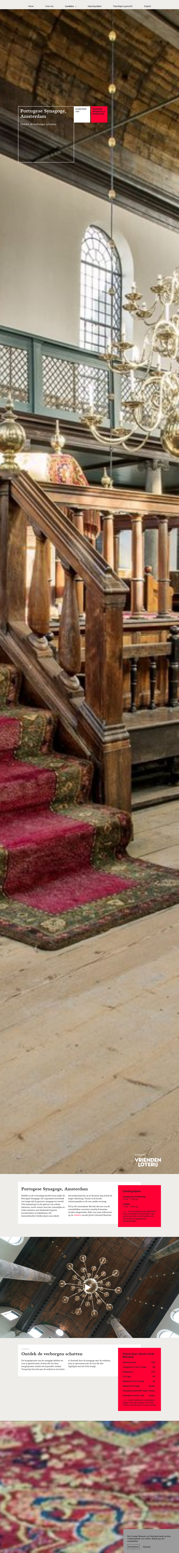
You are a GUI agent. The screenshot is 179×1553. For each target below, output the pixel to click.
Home (31, 6)
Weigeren (147, 1547)
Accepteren (133, 1547)
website (77, 1215)
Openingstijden (95, 6)
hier (159, 1538)
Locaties (69, 6)
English (147, 6)
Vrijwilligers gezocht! (122, 6)
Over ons (49, 6)
